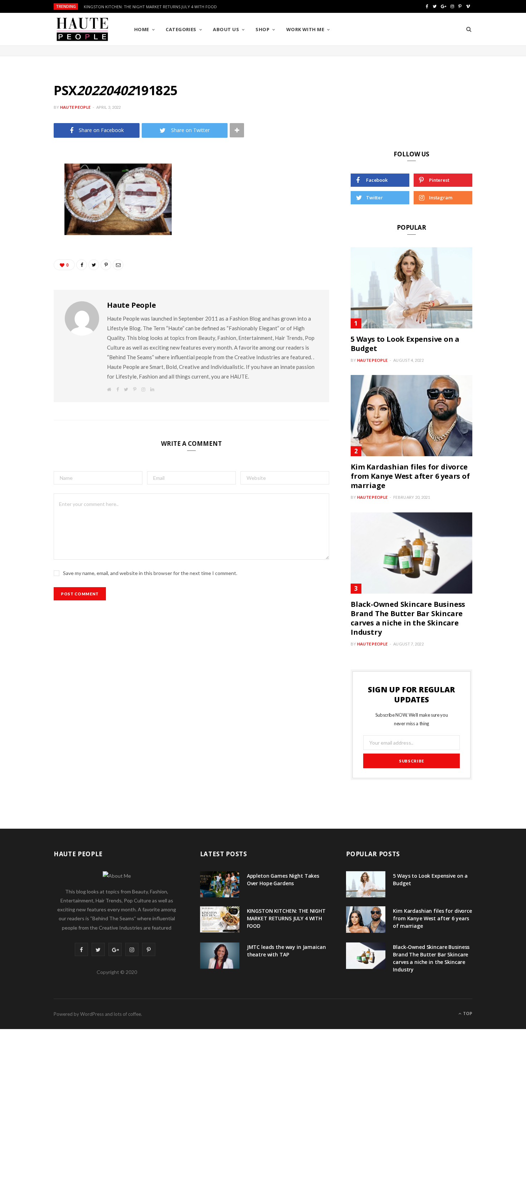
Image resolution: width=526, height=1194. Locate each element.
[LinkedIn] (27, 245)
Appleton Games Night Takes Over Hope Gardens (283, 879)
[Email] (27, 263)
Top (467, 1013)
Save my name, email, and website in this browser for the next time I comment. (150, 573)
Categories (181, 29)
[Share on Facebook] (27, 190)
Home (141, 29)
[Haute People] (82, 29)
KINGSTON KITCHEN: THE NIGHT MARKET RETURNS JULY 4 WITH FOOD (150, 6)
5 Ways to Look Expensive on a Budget (405, 343)
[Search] (469, 29)
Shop (262, 29)
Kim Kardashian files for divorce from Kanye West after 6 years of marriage (410, 476)
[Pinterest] (27, 226)
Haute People (75, 107)
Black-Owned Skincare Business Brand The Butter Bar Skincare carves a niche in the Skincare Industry (408, 618)
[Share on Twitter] (27, 208)
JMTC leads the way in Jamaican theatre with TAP (286, 951)
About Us (226, 29)
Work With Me (305, 29)
